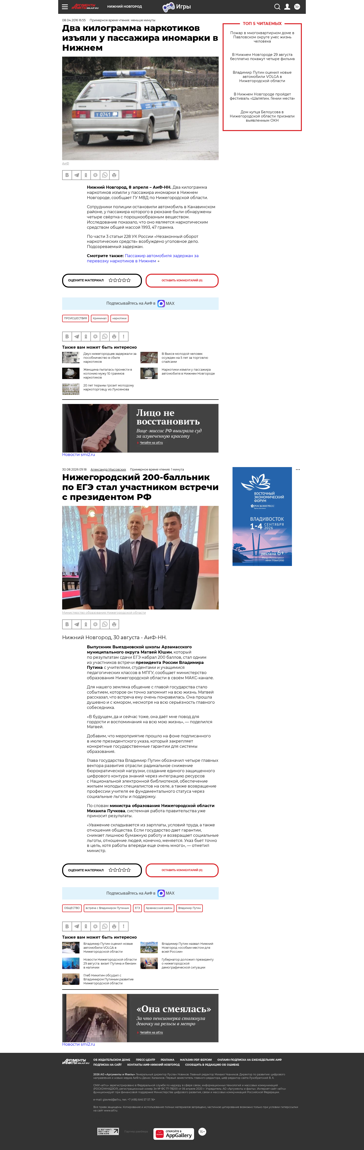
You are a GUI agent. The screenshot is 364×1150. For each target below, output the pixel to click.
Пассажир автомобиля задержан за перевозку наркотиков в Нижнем (143, 258)
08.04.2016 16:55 (74, 20)
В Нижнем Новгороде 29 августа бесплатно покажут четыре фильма (262, 57)
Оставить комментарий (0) (182, 280)
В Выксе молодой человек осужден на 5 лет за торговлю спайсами (185, 357)
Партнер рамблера (136, 1131)
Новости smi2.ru (78, 454)
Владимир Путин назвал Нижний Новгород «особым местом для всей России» (187, 947)
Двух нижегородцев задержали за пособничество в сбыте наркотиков (109, 357)
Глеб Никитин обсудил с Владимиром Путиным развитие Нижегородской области (108, 979)
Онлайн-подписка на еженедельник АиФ (249, 1059)
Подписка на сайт (107, 1064)
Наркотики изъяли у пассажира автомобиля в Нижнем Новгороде (188, 371)
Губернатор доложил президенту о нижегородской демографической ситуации (188, 963)
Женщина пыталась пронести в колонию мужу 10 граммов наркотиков (107, 373)
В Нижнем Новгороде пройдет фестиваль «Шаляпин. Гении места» (262, 96)
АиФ (65, 163)
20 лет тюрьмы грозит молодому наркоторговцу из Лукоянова (108, 387)
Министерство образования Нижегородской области (104, 612)
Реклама (167, 1059)
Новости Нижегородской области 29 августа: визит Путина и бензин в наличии (110, 963)
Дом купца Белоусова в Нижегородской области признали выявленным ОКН (262, 116)
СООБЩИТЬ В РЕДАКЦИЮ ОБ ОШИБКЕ (212, 1064)
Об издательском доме (111, 1059)
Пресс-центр (145, 1059)
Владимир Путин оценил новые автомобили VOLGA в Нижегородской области (262, 76)
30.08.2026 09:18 (74, 469)
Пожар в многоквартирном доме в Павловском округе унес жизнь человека (262, 37)
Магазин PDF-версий (196, 1059)
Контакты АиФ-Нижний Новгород (153, 1064)
